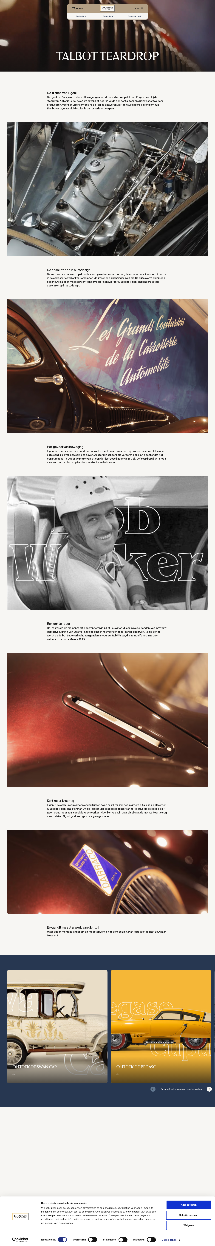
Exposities (107, 16)
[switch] (92, 1239)
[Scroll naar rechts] (209, 1089)
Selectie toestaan (188, 1215)
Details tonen (169, 1239)
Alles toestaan (189, 1204)
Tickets (79, 8)
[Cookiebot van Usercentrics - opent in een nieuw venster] (20, 1240)
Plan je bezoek (134, 16)
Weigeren (189, 1225)
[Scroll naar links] (153, 1089)
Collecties (81, 16)
